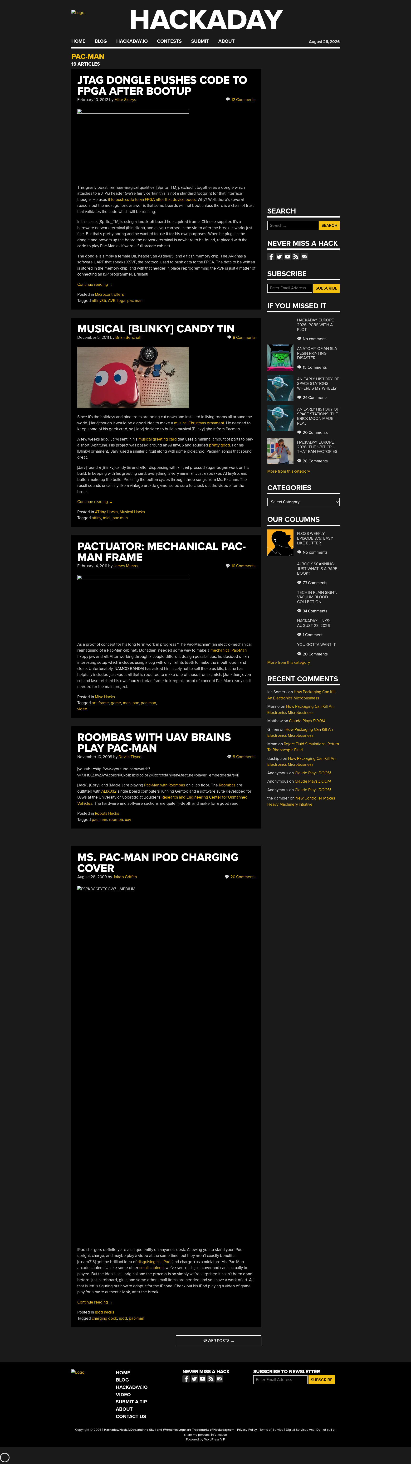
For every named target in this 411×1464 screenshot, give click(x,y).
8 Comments (243, 337)
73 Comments (314, 582)
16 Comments (242, 565)
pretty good (219, 445)
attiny (96, 517)
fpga (121, 300)
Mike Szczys (125, 99)
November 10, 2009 (94, 756)
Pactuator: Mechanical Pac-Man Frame (161, 552)
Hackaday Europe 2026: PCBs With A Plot (315, 325)
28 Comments (315, 461)
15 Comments (314, 367)
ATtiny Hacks (106, 511)
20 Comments (242, 876)
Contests (169, 41)
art (94, 702)
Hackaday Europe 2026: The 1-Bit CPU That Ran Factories (317, 447)
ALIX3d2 (109, 791)
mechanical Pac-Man (228, 650)
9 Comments (243, 756)
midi (107, 517)
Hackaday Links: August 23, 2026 (313, 623)
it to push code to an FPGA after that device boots (152, 199)
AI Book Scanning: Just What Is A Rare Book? (317, 569)
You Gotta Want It (316, 644)
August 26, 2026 (324, 41)
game (116, 702)
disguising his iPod (154, 1261)
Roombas (227, 785)
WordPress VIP (214, 1439)
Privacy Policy (247, 1430)
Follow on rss (295, 256)
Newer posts (218, 1340)
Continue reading (95, 284)
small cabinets (152, 1267)
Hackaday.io (132, 41)
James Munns (125, 565)
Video (123, 1395)
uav (128, 819)
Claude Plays (307, 720)
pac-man (134, 300)
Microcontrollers (109, 294)
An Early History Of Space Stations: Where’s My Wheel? (318, 384)
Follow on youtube (287, 256)
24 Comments (315, 397)
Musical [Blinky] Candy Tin (156, 328)
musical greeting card (157, 439)
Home (78, 41)
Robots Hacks (107, 813)
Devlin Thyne (130, 756)
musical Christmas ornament (199, 423)
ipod (123, 1318)
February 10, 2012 (92, 99)
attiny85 (99, 300)
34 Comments (314, 611)
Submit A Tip (131, 1402)
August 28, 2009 (92, 876)
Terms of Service (271, 1430)
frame (103, 702)
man (127, 702)
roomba (116, 819)
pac (135, 702)
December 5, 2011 (93, 337)
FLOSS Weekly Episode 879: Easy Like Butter (315, 538)
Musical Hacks (132, 511)
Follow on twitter (279, 256)
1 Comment (312, 634)
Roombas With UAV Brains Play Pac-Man (154, 743)
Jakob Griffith (125, 876)
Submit (200, 41)
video (82, 709)
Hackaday (206, 20)
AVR (111, 300)
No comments (315, 338)
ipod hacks (104, 1312)
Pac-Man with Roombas (164, 785)
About (226, 41)
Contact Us (131, 1417)
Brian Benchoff (128, 337)
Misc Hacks (105, 696)
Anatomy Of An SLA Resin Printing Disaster (317, 353)
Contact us (304, 256)
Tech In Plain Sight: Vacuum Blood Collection (317, 597)
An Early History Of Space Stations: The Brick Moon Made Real (318, 416)
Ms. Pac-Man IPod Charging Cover (158, 863)
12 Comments (242, 99)
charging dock (104, 1318)
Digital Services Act (300, 1430)
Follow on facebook (270, 256)
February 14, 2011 (92, 565)
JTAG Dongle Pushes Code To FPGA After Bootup (162, 86)
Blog (101, 41)
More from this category (288, 471)
